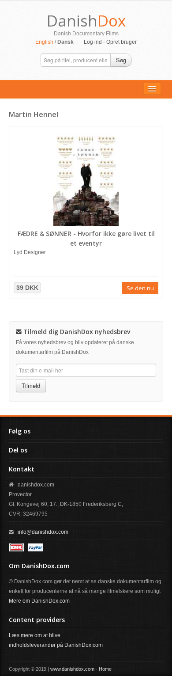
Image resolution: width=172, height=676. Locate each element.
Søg (121, 60)
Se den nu (140, 288)
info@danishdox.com (43, 532)
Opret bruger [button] (121, 42)
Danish (86, 20)
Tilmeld (31, 385)
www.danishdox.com (72, 669)
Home (105, 669)
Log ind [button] (93, 42)
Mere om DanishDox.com (39, 601)
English (44, 42)
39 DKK (27, 287)
